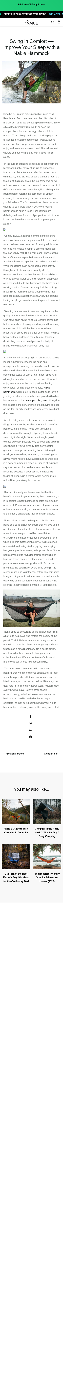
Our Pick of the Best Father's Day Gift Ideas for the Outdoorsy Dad (16, 877)
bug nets (43, 400)
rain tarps (30, 400)
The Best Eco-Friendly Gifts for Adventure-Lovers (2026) (47, 877)
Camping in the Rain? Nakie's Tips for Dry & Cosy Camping (47, 832)
